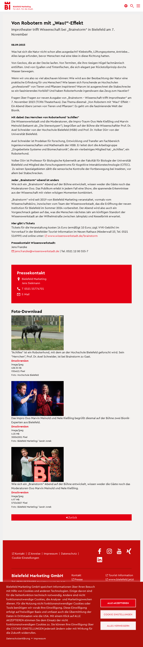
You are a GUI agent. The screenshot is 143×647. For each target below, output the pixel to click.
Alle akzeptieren (118, 602)
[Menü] (138, 5)
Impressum (51, 553)
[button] (126, 5)
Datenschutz (69, 553)
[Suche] (132, 5)
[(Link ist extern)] (99, 551)
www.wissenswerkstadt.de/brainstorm (73, 235)
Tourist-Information (120, 575)
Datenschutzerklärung (18, 638)
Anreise (35, 553)
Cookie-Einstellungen (25, 557)
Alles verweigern (118, 625)
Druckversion (19, 360)
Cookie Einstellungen (118, 614)
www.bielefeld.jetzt (121, 579)
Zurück (72, 517)
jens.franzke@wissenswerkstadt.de (37, 251)
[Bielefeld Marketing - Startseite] (19, 6)
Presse (78, 579)
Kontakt (20, 553)
